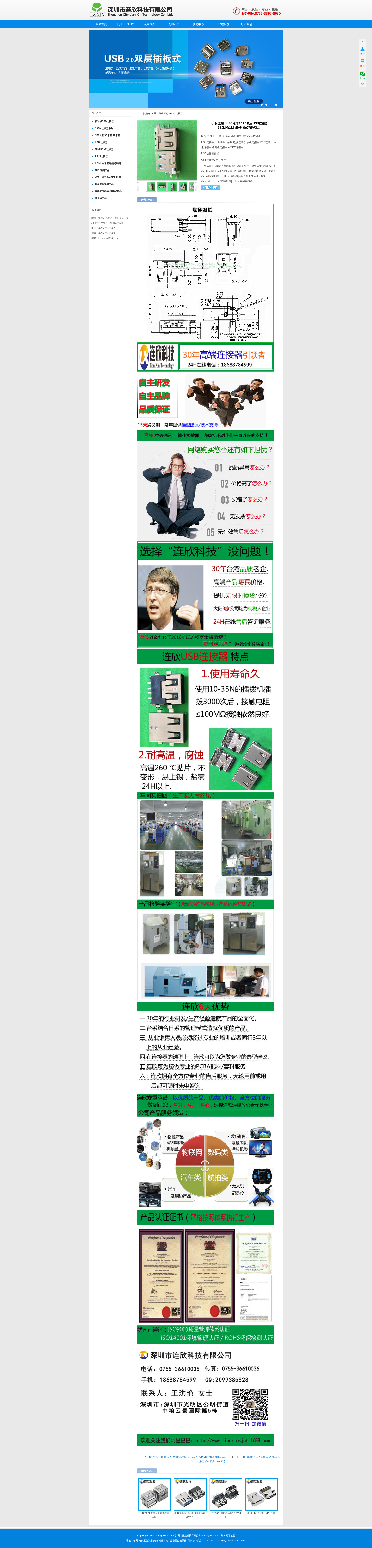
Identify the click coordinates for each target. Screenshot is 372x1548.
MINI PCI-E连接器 (104, 149)
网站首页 (101, 24)
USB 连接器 (101, 142)
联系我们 (246, 24)
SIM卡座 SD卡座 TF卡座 (107, 135)
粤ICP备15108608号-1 (213, 1535)
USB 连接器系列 (186, 69)
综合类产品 (101, 198)
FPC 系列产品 (102, 170)
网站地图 (230, 1535)
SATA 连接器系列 (104, 128)
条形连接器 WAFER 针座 (108, 177)
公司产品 (174, 24)
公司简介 (149, 24)
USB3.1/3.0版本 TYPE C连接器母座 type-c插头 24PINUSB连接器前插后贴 (187, 1457)
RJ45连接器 (101, 156)
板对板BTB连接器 (104, 121)
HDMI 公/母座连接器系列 (108, 163)
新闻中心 (198, 24)
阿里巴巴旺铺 (125, 24)
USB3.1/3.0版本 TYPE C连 (261, 1513)
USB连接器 (222, 24)
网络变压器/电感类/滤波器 (108, 191)
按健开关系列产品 (104, 184)
